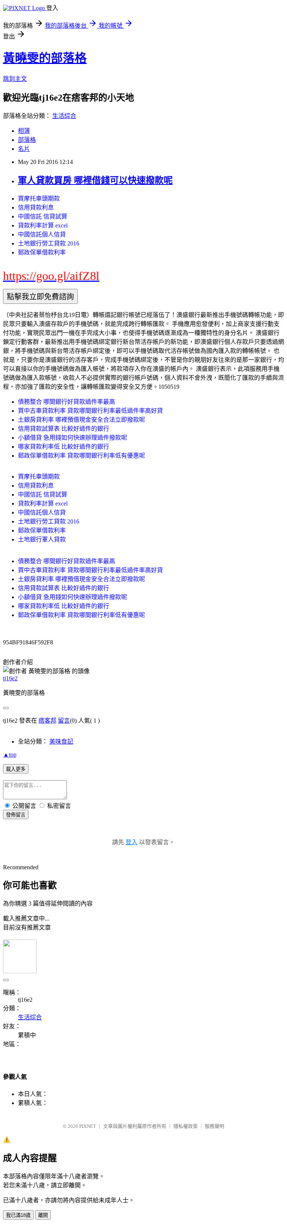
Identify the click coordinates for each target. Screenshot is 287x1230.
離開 (43, 1215)
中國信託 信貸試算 (42, 216)
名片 (24, 149)
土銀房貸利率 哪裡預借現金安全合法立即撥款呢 (81, 419)
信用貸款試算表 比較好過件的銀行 (63, 428)
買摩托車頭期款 (39, 198)
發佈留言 (15, 815)
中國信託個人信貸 (42, 234)
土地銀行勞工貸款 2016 (48, 243)
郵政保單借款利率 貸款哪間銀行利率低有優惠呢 (81, 455)
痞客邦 (47, 720)
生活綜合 (64, 116)
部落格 (27, 140)
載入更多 (15, 769)
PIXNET (87, 1126)
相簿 (24, 131)
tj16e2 (10, 678)
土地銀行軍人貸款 (42, 539)
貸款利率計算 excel (43, 225)
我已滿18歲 (18, 1215)
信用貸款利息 (36, 207)
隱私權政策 (185, 1126)
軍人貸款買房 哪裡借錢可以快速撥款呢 (95, 180)
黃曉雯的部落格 (45, 58)
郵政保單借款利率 (42, 252)
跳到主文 (15, 79)
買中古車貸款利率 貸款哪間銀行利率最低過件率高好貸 (90, 411)
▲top (9, 754)
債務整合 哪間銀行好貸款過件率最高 (66, 402)
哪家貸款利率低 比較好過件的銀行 (63, 446)
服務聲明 (214, 1126)
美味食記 (61, 741)
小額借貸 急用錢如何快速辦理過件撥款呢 (72, 437)
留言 (64, 720)
